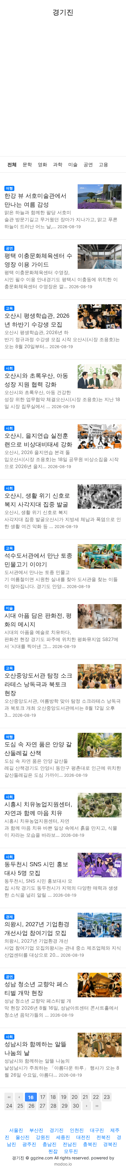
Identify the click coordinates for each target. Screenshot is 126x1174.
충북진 (90, 1144)
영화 (42, 164)
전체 (12, 164)
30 (76, 1106)
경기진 (57, 1130)
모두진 (71, 1151)
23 (107, 1097)
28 (53, 1106)
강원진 (43, 1137)
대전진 (83, 1137)
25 (20, 1106)
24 (9, 1106)
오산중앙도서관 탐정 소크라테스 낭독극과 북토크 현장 (38, 684)
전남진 (70, 1144)
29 (65, 1106)
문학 (27, 164)
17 (42, 1097)
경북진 (110, 1144)
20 (74, 1097)
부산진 (36, 1130)
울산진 (23, 1137)
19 (64, 1097)
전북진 (103, 1137)
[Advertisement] (63, 90)
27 (42, 1106)
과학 (57, 164)
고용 (103, 164)
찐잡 (53, 1151)
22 (96, 1097)
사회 (9, 368)
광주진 (29, 1144)
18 (53, 1097)
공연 (88, 164)
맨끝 (97, 1105)
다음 (86, 1105)
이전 (19, 1097)
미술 (73, 164)
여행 (9, 188)
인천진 (77, 1130)
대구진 (97, 1130)
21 (85, 1097)
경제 (9, 917)
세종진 (63, 1137)
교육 (9, 308)
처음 (8, 1097)
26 (31, 1106)
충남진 (49, 1144)
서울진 (16, 1130)
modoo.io (63, 1163)
